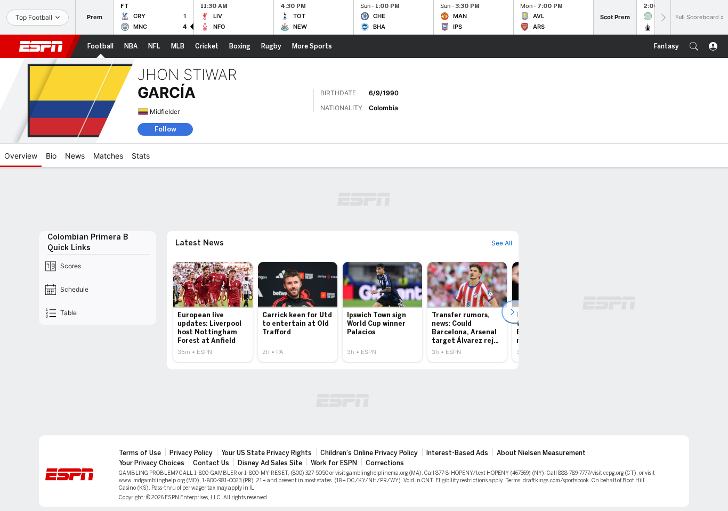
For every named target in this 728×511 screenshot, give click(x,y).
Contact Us (211, 463)
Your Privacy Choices (151, 463)
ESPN (41, 46)
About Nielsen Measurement (541, 453)
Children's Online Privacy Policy (369, 453)
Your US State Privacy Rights (266, 453)
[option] (213, 312)
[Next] (662, 17)
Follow (165, 129)
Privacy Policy (191, 453)
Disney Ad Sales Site (270, 463)
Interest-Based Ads (457, 453)
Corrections (385, 463)
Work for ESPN (334, 463)
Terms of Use (140, 453)
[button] (694, 46)
